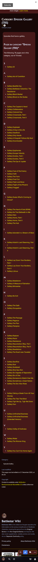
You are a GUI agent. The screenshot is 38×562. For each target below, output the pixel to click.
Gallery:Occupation (14, 308)
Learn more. (23, 11)
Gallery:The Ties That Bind (16, 399)
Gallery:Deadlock (13, 133)
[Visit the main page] (3, 559)
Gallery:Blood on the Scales (17, 97)
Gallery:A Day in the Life (16, 130)
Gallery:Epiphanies (14, 150)
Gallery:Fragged (13, 188)
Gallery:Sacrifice (13, 362)
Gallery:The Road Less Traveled (18, 352)
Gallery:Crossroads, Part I (16, 115)
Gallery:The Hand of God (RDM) (18, 209)
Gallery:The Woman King (16, 441)
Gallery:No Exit (12, 296)
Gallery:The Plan (13, 323)
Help (4, 25)
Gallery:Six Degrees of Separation (19, 373)
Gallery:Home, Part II (14, 220)
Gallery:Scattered (13, 367)
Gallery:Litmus (12, 271)
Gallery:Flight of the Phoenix (17, 185)
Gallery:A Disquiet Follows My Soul (20, 138)
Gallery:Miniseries (13, 286)
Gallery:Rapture (13, 336)
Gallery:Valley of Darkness (16, 429)
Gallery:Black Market (14, 94)
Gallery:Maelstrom (14, 281)
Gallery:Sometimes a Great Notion (19, 381)
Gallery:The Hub (13, 223)
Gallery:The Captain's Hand (17, 107)
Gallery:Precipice (13, 326)
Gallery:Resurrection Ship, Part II (19, 347)
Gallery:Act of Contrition (16, 76)
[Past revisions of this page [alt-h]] (20, 552)
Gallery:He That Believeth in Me (18, 212)
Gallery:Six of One (13, 375)
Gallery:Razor (12, 338)
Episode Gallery (8, 464)
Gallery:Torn (11, 404)
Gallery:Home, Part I (14, 218)
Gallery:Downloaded (14, 141)
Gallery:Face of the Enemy (16, 171)
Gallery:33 (11, 67)
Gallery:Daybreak (13, 127)
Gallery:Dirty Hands (14, 135)
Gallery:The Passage (14, 318)
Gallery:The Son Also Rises (17, 384)
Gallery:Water (12, 439)
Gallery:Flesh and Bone (15, 182)
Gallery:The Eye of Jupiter (16, 161)
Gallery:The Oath (13, 305)
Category (5, 460)
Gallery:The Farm (13, 177)
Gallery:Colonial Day (14, 112)
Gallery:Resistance (14, 341)
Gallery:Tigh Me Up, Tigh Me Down (20, 401)
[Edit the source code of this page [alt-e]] (25, 552)
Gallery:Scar (11, 364)
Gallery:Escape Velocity (15, 153)
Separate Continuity (13, 536)
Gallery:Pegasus (13, 321)
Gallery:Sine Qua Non (15, 370)
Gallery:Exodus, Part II (15, 159)
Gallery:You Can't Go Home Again (19, 451)
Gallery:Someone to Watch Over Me (20, 378)
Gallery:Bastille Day (14, 86)
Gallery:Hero (11, 215)
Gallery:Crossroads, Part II (16, 118)
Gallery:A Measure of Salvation (18, 284)
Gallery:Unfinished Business (17, 414)
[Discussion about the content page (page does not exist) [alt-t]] (30, 552)
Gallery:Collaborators (15, 109)
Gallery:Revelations (14, 349)
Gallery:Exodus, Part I (15, 156)
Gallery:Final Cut (13, 179)
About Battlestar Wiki (28, 541)
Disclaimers (6, 545)
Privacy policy (6, 541)
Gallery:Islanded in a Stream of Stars (20, 233)
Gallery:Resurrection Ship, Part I (19, 344)
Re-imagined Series (16, 531)
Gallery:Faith (12, 174)
